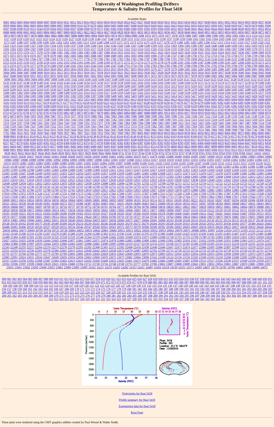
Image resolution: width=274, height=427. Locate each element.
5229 (6, 89)
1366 (194, 45)
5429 (261, 96)
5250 (147, 89)
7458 (234, 123)
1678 (46, 55)
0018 (107, 22)
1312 (214, 42)
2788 (187, 66)
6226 (133, 102)
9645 (48, 153)
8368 (67, 143)
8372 (80, 143)
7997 (134, 133)
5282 (214, 89)
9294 (161, 149)
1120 (26, 39)
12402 (55, 170)
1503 (20, 49)
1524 (140, 49)
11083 (31, 163)
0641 (194, 29)
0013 (80, 22)
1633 (214, 52)
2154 (13, 62)
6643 (201, 109)
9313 (234, 149)
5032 (187, 72)
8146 (133, 136)
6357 (181, 106)
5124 (207, 79)
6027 (201, 99)
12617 (22, 180)
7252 (268, 119)
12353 (30, 166)
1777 (80, 59)
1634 (221, 52)
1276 (153, 42)
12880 (194, 190)
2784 (160, 66)
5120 (180, 79)
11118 (251, 163)
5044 (254, 72)
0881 (47, 35)
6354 (160, 106)
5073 (160, 76)
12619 (38, 180)
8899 (221, 146)
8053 (214, 133)
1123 (45, 39)
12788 (47, 190)
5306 (47, 92)
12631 (137, 180)
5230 (13, 89)
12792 (71, 190)
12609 (227, 176)
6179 (73, 102)
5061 (87, 76)
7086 (134, 116)
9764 (222, 153)
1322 (6, 45)
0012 (73, 22)
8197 (67, 139)
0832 (140, 32)
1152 (137, 39)
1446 (214, 45)
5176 (234, 82)
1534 (167, 49)
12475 (194, 173)
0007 (47, 22)
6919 (201, 113)
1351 (160, 45)
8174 (227, 136)
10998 (98, 160)
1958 (194, 59)
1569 (248, 49)
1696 (154, 55)
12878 (178, 190)
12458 (112, 173)
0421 (160, 25)
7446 (228, 123)
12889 (260, 190)
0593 (154, 29)
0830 (127, 32)
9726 (128, 153)
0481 (261, 25)
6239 (160, 102)
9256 (80, 149)
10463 (120, 156)
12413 (129, 170)
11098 (127, 163)
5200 (120, 86)
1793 (181, 59)
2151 (261, 59)
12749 (96, 186)
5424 (241, 96)
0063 (33, 25)
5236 (53, 89)
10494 (186, 156)
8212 (160, 139)
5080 (207, 76)
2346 (107, 66)
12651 (30, 183)
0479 (254, 25)
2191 (228, 62)
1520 (113, 49)
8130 (80, 136)
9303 (194, 149)
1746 (167, 55)
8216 (187, 139)
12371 (136, 166)
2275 (20, 66)
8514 (154, 146)
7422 (194, 123)
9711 (121, 153)
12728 (260, 183)
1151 (130, 39)
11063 (242, 160)
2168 (100, 62)
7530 (6, 126)
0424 (181, 25)
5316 (100, 92)
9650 (61, 153)
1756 (234, 55)
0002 (13, 22)
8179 (254, 136)
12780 (252, 186)
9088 (6, 149)
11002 (106, 160)
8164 (180, 136)
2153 (6, 62)
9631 (14, 153)
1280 (180, 42)
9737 (135, 153)
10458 (96, 156)
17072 (22, 193)
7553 (60, 126)
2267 (234, 62)
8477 (53, 146)
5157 (107, 82)
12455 (88, 173)
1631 (201, 52)
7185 (134, 119)
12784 (14, 190)
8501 (134, 146)
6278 (194, 102)
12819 (88, 190)
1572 (268, 49)
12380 (202, 166)
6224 (120, 102)
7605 (261, 126)
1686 (93, 55)
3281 (187, 69)
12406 (71, 170)
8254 (268, 139)
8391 (154, 143)
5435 (13, 99)
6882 (113, 113)
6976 (20, 116)
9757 (182, 153)
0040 (207, 22)
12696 (121, 183)
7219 (221, 119)
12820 (96, 190)
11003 (114, 160)
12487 (14, 176)
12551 (121, 176)
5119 (173, 79)
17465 (22, 196)
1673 (20, 55)
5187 (33, 86)
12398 (30, 170)
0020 (120, 22)
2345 (100, 66)
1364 (181, 45)
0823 (93, 32)
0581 (107, 29)
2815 (20, 69)
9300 (174, 149)
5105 (94, 79)
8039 (187, 133)
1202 (59, 42)
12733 (14, 186)
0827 (107, 32)
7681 (207, 129)
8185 (20, 139)
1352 (167, 45)
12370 (128, 166)
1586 (93, 52)
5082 (221, 76)
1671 (6, 55)
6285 (241, 102)
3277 (160, 69)
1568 (241, 49)
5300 (6, 92)
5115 (154, 79)
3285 (214, 69)
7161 (67, 119)
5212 (167, 86)
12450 (47, 173)
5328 (181, 92)
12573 (153, 176)
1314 (227, 42)
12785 (22, 190)
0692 (33, 32)
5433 (268, 96)
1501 (6, 49)
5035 (207, 72)
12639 (202, 180)
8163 (174, 136)
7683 (214, 129)
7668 (181, 129)
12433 (252, 170)
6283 (227, 102)
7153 (13, 119)
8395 (181, 143)
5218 (207, 86)
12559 (145, 176)
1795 (187, 59)
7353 (93, 123)
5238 (67, 89)
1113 (248, 35)
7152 (6, 119)
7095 (167, 116)
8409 (214, 143)
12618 (30, 180)
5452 (73, 99)
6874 (87, 113)
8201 (94, 139)
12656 (71, 183)
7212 (187, 119)
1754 (221, 55)
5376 (254, 92)
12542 (80, 176)
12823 (120, 190)
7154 (20, 119)
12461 (137, 173)
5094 (34, 79)
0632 (174, 29)
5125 (213, 79)
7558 (80, 126)
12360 (46, 166)
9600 (261, 149)
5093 (27, 79)
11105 (182, 163)
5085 (241, 76)
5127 (227, 79)
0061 (20, 25)
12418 (161, 170)
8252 (254, 139)
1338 (80, 45)
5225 (248, 86)
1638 (241, 52)
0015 (93, 22)
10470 (137, 156)
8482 (73, 146)
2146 (228, 59)
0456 (214, 25)
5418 (201, 96)
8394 (174, 143)
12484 (268, 173)
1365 (187, 45)
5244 (107, 89)
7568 (113, 126)
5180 (261, 82)
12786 (30, 190)
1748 (181, 55)
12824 (129, 190)
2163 (67, 62)
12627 (104, 180)
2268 (241, 62)
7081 (100, 116)
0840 (187, 32)
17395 (235, 193)
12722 (219, 183)
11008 (130, 160)
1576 (26, 52)
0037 (201, 22)
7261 (40, 123)
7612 (33, 129)
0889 (81, 35)
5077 (187, 76)
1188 (20, 42)
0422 (167, 25)
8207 (127, 139)
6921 (214, 113)
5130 (240, 79)
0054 (241, 22)
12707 (153, 183)
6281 (214, 102)
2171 (120, 62)
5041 (248, 72)
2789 (194, 66)
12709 (170, 183)
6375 (221, 106)
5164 (154, 82)
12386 (251, 166)
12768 (178, 186)
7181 (107, 119)
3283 (201, 69)
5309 (67, 92)
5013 (67, 72)
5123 (200, 79)
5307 (53, 92)
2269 (248, 62)
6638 (167, 109)
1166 (228, 39)
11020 (178, 160)
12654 (55, 183)
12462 (145, 173)
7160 (60, 119)
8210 (147, 139)
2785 (167, 66)
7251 (261, 119)
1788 (154, 59)
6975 (13, 116)
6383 (241, 106)
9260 (94, 149)
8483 (80, 146)
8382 (120, 143)
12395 (14, 170)
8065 (221, 133)
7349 (80, 123)
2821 (60, 69)
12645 (252, 180)
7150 (261, 116)
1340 (93, 45)
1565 (221, 49)
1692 (127, 55)
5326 (167, 92)
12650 (22, 183)
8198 (73, 139)
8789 (160, 146)
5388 (47, 96)
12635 (170, 180)
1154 (150, 39)
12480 (235, 173)
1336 (67, 45)
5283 (221, 89)
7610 (20, 129)
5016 (87, 72)
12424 (202, 170)
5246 (120, 89)
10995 (73, 160)
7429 (214, 123)
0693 (40, 32)
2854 (73, 69)
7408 (174, 123)
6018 (140, 99)
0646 (228, 29)
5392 (73, 96)
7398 (147, 123)
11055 (210, 160)
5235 (46, 89)
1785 (134, 59)
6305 (26, 106)
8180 (261, 136)
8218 (201, 139)
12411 (112, 170)
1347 (134, 45)
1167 (234, 39)
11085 (47, 163)
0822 (87, 32)
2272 (268, 62)
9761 (202, 153)
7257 (20, 123)
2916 (120, 69)
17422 (252, 193)
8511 (147, 146)
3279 (174, 69)
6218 (86, 102)
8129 (73, 136)
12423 (194, 170)
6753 (6, 113)
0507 (6, 29)
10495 (194, 156)
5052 (40, 76)
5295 (254, 89)
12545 (96, 176)
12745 (71, 186)
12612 (252, 176)
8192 (40, 139)
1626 (187, 52)
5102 (74, 79)
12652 (38, 183)
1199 (39, 42)
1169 (248, 39)
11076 (15, 163)
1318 (254, 42)
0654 (268, 29)
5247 (127, 89)
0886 (61, 35)
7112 (207, 116)
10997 (90, 160)
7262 (46, 123)
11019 (170, 160)
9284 (134, 149)
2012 (201, 59)
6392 (254, 106)
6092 (221, 99)
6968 (261, 113)
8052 (207, 133)
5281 (207, 89)
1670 (268, 52)
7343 (67, 123)
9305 (208, 149)
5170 (194, 82)
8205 (114, 139)
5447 (40, 99)
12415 (137, 170)
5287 (241, 89)
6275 (174, 102)
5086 (248, 76)
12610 (235, 176)
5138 (26, 82)
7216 (214, 119)
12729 (268, 183)
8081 (248, 133)
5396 (87, 96)
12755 (137, 186)
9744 (141, 153)
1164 (215, 39)
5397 (94, 96)
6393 (261, 106)
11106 (190, 163)
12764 (161, 186)
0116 (80, 25)
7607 (6, 129)
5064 (107, 76)
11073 (266, 160)
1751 (201, 55)
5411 (154, 96)
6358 (187, 106)
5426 (254, 96)
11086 (55, 163)
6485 (60, 109)
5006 (20, 72)
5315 (93, 92)
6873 (80, 113)
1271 (120, 42)
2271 (261, 62)
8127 (66, 136)
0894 (94, 35)
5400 (114, 96)
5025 (140, 72)
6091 (214, 99)
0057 (261, 22)
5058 (73, 76)
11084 (39, 163)
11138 (13, 166)
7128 (221, 116)
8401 (194, 143)
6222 (106, 102)
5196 (94, 86)
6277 (187, 102)
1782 (113, 59)
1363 (174, 45)
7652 (134, 129)
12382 (218, 166)
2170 (113, 62)
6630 (120, 109)
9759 (195, 153)
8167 (201, 136)
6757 (33, 113)
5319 (120, 92)
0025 (134, 22)
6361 (207, 106)
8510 (141, 146)
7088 (141, 116)
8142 (107, 136)
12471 (170, 173)
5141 (46, 82)
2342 (80, 66)
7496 (254, 123)
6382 (234, 106)
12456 (96, 173)
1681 (60, 55)
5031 (181, 72)
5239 (73, 89)
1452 (248, 45)
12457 (104, 173)
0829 (120, 32)
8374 (87, 143)
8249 (248, 139)
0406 (120, 25)
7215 (207, 119)
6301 (267, 102)
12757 (145, 186)
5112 (134, 79)
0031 (167, 22)
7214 (201, 119)
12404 (63, 170)
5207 (134, 86)
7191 (174, 119)
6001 (94, 99)
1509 (40, 49)
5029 (167, 72)
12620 (47, 180)
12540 (63, 176)
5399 (107, 96)
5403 (134, 96)
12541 (71, 176)
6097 (254, 99)
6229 (153, 102)
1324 (20, 45)
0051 (221, 22)
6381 (228, 106)
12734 (22, 186)
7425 (201, 123)
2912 (93, 69)
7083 (114, 116)
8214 (174, 139)
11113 (236, 163)
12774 (211, 186)
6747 (234, 109)
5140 (40, 82)
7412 (181, 123)
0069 (73, 25)
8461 (6, 146)
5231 (20, 89)
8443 (234, 143)
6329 (87, 106)
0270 (87, 25)
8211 (154, 139)
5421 (221, 96)
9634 (28, 153)
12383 (227, 166)
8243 (234, 139)
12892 (268, 190)
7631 (87, 129)
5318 (113, 92)
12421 (186, 170)
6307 (40, 106)
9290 (141, 149)
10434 (6, 156)
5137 (20, 82)
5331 (201, 92)
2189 (214, 62)
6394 (268, 106)
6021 (160, 99)
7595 (201, 126)
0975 (121, 35)
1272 (126, 42)
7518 (268, 123)
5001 (254, 69)
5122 (193, 79)
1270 (113, 42)
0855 (234, 32)
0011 (67, 22)
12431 (243, 170)
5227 (261, 86)
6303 (13, 106)
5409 (141, 96)
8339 (60, 143)
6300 (261, 102)
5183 (13, 86)
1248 (100, 42)
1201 (53, 42)
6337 (113, 106)
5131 (247, 79)
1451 (241, 45)
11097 (119, 163)
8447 (248, 143)
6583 (100, 109)
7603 (248, 126)
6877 (93, 113)
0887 (67, 35)
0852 (214, 32)
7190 (167, 119)
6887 (140, 113)
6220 (100, 102)
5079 (201, 76)
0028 (147, 22)
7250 (254, 119)
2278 (40, 66)
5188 (40, 86)
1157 (169, 39)
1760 (261, 55)
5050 (26, 76)
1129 (84, 39)
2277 (33, 66)
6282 (220, 102)
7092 (161, 116)
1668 (254, 52)
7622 (80, 129)
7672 (194, 129)
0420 (154, 25)
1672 (13, 55)
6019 (147, 99)
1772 (67, 59)
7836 (33, 133)
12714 (194, 183)
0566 (67, 29)
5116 (160, 79)
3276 (154, 69)
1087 (195, 35)
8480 (60, 146)
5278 (187, 89)
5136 (13, 82)
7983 (127, 133)
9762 (209, 153)
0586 (127, 29)
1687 (100, 55)
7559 (87, 126)
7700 (241, 129)
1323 (13, 45)
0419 (147, 25)
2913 (100, 69)
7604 (254, 126)
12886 (243, 190)
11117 (243, 163)
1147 (104, 39)
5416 (187, 96)
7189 (161, 119)
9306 (214, 149)
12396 (22, 170)
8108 (20, 136)
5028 (160, 72)
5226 (254, 86)
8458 (268, 143)
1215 (86, 42)
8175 (234, 136)
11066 (258, 160)
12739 (38, 186)
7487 (248, 123)
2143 (207, 59)
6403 (33, 109)
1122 (39, 39)
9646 (54, 153)
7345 (73, 123)
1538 (194, 49)
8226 (214, 139)
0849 (201, 32)
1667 (248, 52)
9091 (13, 149)
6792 (40, 113)
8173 (221, 136)
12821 (104, 190)
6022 (167, 99)
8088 (7, 136)
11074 (7, 163)
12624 (79, 180)
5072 (154, 76)
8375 (93, 143)
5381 (13, 96)
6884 (127, 113)
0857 (248, 32)
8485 (87, 146)
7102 (187, 116)
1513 (67, 49)
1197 (26, 42)
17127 (47, 193)
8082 (254, 133)
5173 (214, 82)
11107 (197, 163)
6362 (214, 106)
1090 (215, 35)
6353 (154, 106)
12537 (55, 176)
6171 (59, 102)
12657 (80, 183)
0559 (46, 29)
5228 (268, 86)
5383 (20, 96)
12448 (30, 173)
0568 (80, 29)
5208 (141, 86)
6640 (181, 109)
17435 (6, 196)
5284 (228, 89)
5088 (261, 76)
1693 (134, 55)
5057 (67, 76)
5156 (100, 82)
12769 (186, 186)
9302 (187, 149)
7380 (113, 123)
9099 (47, 149)
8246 (241, 139)
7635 (93, 129)
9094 (26, 149)
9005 (234, 146)
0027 (140, 22)
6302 (6, 106)
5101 (67, 79)
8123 (46, 136)
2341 (73, 66)
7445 (221, 123)
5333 (214, 92)
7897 (80, 133)
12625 (88, 180)
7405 (167, 123)
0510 (26, 29)
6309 (53, 106)
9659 (88, 153)
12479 (227, 173)
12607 (211, 176)
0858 (254, 32)
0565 (60, 29)
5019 (107, 72)
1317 (247, 42)
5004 (6, 72)
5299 (268, 89)
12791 (63, 190)
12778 (235, 186)
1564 (214, 49)
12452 (63, 173)
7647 (113, 129)
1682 (67, 55)
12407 (80, 170)
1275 (146, 42)
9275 (127, 149)
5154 (87, 82)
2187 (201, 62)
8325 (53, 143)
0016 (100, 22)
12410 (104, 170)
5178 (248, 82)
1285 (200, 42)
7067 (53, 116)
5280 (201, 89)
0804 (46, 32)
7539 (13, 126)
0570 (93, 29)
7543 (20, 126)
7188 (154, 119)
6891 (160, 113)
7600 (234, 126)
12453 (71, 173)
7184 (127, 119)
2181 (181, 62)
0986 (134, 35)
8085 (261, 133)
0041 (214, 22)
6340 (134, 106)
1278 (167, 42)
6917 (187, 113)
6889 (154, 113)
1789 (160, 59)
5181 (268, 82)
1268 (106, 42)
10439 (38, 156)
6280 (207, 102)
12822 (112, 190)
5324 (154, 92)
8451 (261, 143)
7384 (127, 123)
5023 (127, 72)
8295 (40, 143)
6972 (6, 116)
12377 (177, 166)
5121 (187, 79)
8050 (201, 133)
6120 (53, 102)
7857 (67, 133)
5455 (87, 99)
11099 (135, 163)
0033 (181, 22)
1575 (20, 52)
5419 (207, 96)
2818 (40, 69)
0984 (128, 35)
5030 (174, 72)
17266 (120, 193)
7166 (87, 119)
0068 (67, 25)
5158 (113, 82)
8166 (194, 136)
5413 (167, 96)
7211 (181, 119)
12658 (88, 183)
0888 (74, 35)
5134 (267, 79)
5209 (147, 86)
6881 (107, 113)
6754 (13, 113)
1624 (174, 52)
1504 (26, 49)
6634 (147, 109)
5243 (100, 89)
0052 (228, 22)
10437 (30, 156)
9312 (228, 149)
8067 (234, 133)
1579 (46, 52)
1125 (58, 39)
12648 (6, 183)
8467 (20, 146)
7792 (6, 133)
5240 (80, 89)
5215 (187, 86)
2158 (40, 62)
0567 (73, 29)
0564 (53, 29)
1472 (261, 45)
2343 (87, 66)
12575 (162, 176)
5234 (40, 89)
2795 (228, 66)
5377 (261, 92)
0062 (26, 25)
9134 (67, 149)
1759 (254, 55)
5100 (61, 79)
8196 (60, 139)
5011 (53, 72)
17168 (71, 193)
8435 (228, 143)
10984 (260, 156)
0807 (60, 32)
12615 (6, 180)
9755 (175, 153)
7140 (241, 116)
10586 (227, 156)
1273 (133, 42)
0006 (40, 22)
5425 (248, 96)
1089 (208, 35)
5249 (140, 89)
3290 (248, 69)
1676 (33, 55)
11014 (146, 160)
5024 (134, 72)
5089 (268, 76)
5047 (6, 76)
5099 (54, 79)
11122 (267, 163)
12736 (30, 186)
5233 (33, 89)
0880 (40, 35)
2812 (268, 66)
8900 (228, 146)
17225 (104, 193)
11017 (154, 160)
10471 (145, 156)
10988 (24, 160)
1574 (13, 52)
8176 (241, 136)
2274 (13, 66)
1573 (6, 52)
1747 (174, 55)
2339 (60, 66)
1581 (60, 52)
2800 (261, 66)
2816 (26, 69)
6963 (248, 113)
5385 (33, 96)
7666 (174, 129)
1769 (53, 59)
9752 (162, 153)
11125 (6, 166)
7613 (40, 129)
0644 (214, 29)
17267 (129, 193)
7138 (227, 116)
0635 (181, 29)
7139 (234, 116)
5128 (234, 79)
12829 (170, 190)
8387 (140, 143)
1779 (93, 59)
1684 (80, 55)
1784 (127, 59)
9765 (229, 153)
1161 (195, 39)
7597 (214, 126)
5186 (26, 86)
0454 (201, 25)
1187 (13, 42)
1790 (167, 59)
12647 (268, 180)
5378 (268, 92)
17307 (145, 193)
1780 (100, 59)
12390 (268, 166)
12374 (161, 166)
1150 (124, 39)
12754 (129, 186)
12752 (120, 186)
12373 (153, 166)
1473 (268, 45)
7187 (147, 119)
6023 (174, 99)
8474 (40, 146)
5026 (147, 72)
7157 (40, 119)
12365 (87, 166)
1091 (222, 35)
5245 (113, 89)
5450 (60, 99)
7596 (207, 126)
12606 (203, 176)
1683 (73, 55)
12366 (95, 166)
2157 (33, 62)
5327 (174, 92)
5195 (87, 86)
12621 (55, 180)
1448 (221, 45)
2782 (147, 66)
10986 (8, 160)
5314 (87, 92)
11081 (23, 163)
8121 (39, 136)
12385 (243, 166)
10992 (57, 160)
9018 (254, 146)
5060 (80, 76)
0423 (174, 25)
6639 (174, 109)
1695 (147, 55)
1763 (13, 59)
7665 (167, 129)
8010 (160, 133)
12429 (227, 170)
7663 (160, 129)
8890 (194, 146)
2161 (53, 62)
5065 (113, 76)
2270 (254, 62)
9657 (81, 153)
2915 (113, 69)
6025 (187, 99)
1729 (160, 55)
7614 (46, 129)
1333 (46, 45)
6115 (33, 102)
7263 (53, 123)
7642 (107, 129)
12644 (243, 180)
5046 (268, 72)
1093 (235, 35)
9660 (95, 153)
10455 (79, 156)
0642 (201, 29)
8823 (187, 146)
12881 (202, 190)
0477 (241, 25)
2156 (26, 62)
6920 (207, 113)
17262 (112, 193)
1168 (241, 39)
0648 (234, 29)
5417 (194, 96)
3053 (134, 69)
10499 (211, 156)
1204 (73, 42)
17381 (219, 193)
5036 (214, 72)
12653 (47, 183)
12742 (55, 186)
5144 (67, 82)
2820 (53, 69)
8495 (107, 146)
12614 (268, 176)
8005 (140, 133)
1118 (13, 39)
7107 (201, 116)
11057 (218, 160)
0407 (127, 25)
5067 (127, 76)
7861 (73, 133)
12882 (211, 190)
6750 (254, 109)
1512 (60, 49)
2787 (181, 66)
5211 (160, 86)
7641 (100, 129)
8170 (207, 136)
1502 (13, 49)
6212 (80, 102)
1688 (107, 55)
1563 (207, 49)
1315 (234, 42)
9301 (181, 149)
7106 (194, 116)
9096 (40, 149)
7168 (100, 119)
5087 (254, 76)
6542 (94, 109)
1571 (261, 49)
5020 (113, 72)
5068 (134, 76)
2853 (67, 69)
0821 (80, 32)
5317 (107, 92)
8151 (147, 136)
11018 (162, 160)
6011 (127, 99)
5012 (60, 72)
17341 (194, 193)
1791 (174, 59)
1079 (181, 35)
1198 (33, 42)
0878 (34, 35)
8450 (254, 143)
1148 (111, 39)
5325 (160, 92)
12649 (14, 183)
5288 (248, 89)
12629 (120, 180)
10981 (235, 156)
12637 (186, 180)
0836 (167, 32)
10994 (65, 160)
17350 (202, 193)
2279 (46, 66)
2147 (234, 59)
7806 (13, 133)
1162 (202, 39)
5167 (174, 82)
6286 (247, 102)
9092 (20, 149)
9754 (168, 153)
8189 (33, 139)
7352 (87, 123)
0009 (53, 22)
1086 (188, 35)
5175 (228, 82)
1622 (160, 52)
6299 (254, 102)
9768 (242, 153)
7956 (107, 133)
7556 (67, 126)
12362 (63, 166)
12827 (153, 190)
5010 (47, 72)
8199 (80, 139)
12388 (259, 166)
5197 (100, 86)
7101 (181, 116)
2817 (33, 69)
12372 (145, 166)
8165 (187, 136)
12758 (153, 186)
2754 (134, 66)
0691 (26, 32)
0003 (20, 22)
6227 (140, 102)
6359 (194, 106)
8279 (20, 143)
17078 (30, 193)
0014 (87, 22)
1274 (140, 42)
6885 (134, 113)
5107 (108, 79)
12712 (186, 183)
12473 (186, 173)
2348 (120, 66)
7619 (67, 129)
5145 (73, 82)
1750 (194, 55)
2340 (67, 66)
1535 (174, 49)
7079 (87, 116)
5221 (221, 86)
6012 (134, 99)
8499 (127, 146)
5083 (228, 76)
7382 (120, 123)
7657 (140, 129)
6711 (214, 109)
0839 (181, 32)
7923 (87, 133)
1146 (97, 39)
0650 (248, 29)
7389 (134, 123)
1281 (187, 42)
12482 (252, 173)
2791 (207, 66)
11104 (174, 163)
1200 (46, 42)
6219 (93, 102)
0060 (13, 25)
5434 (6, 99)
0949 (101, 35)
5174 (221, 82)
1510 (47, 49)
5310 (73, 92)
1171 (261, 39)
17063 (14, 193)
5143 (60, 82)
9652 (68, 153)
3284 (207, 69)
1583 (73, 52)
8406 (201, 143)
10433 (266, 153)
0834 (154, 32)
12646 (260, 180)
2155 (20, 62)
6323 (73, 106)
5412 (160, 96)
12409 (96, 170)
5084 (234, 76)
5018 (100, 72)
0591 (140, 29)
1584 (80, 52)
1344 (113, 45)
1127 (71, 39)
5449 (53, 99)
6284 (234, 102)
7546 (26, 126)
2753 (127, 66)
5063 (100, 76)
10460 (104, 156)
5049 (20, 76)
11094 (103, 163)
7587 (174, 126)
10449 (71, 156)
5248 (134, 89)
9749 (148, 153)
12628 (112, 180)
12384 (235, 166)
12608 (219, 176)
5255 (174, 89)
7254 (13, 123)
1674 (26, 55)
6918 (194, 113)
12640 (211, 180)
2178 (160, 62)
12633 (153, 180)
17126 (38, 193)
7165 (80, 119)
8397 (187, 143)
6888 (147, 113)
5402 (127, 96)
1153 (143, 39)
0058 (268, 22)
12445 (6, 173)
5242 (93, 89)
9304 (201, 149)
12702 (145, 183)
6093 (228, 99)
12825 (137, 190)
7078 (80, 116)
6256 (167, 102)
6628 (107, 109)
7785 (268, 129)
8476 (47, 146)
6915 (174, 113)
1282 (193, 42)
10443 (55, 156)
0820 (73, 32)
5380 (6, 96)
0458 (228, 25)
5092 (20, 79)
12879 (186, 190)
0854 (228, 32)
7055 (33, 116)
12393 (6, 170)
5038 (228, 72)
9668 (115, 153)
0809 (67, 32)
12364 (79, 166)
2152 (268, 59)
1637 (234, 52)
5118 (167, 79)
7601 (241, 126)
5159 (120, 82)
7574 (134, 126)
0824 (100, 32)
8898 (214, 146)
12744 (63, 186)
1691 (120, 55)
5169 (187, 82)
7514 (261, 123)
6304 (20, 106)
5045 (261, 72)
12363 (71, 166)
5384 (26, 96)
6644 (208, 109)
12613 (260, 176)
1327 (33, 45)
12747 (79, 186)
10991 (49, 160)
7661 (154, 129)
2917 (127, 69)
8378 (100, 143)
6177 (66, 102)
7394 (140, 123)
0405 (113, 25)
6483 (47, 109)
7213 (194, 119)
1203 (66, 42)
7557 (73, 126)
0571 (100, 29)
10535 (219, 156)
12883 (219, 190)
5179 (254, 82)
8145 (127, 136)
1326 (26, 45)
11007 (122, 160)
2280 (53, 66)
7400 (154, 123)
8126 (60, 136)
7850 (60, 133)
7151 (268, 116)
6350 (140, 106)
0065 (47, 25)
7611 (26, 129)
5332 (207, 92)
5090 (7, 79)
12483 (260, 173)
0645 (221, 29)
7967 (113, 133)
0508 (13, 29)
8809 (174, 146)
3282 (194, 69)
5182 (6, 86)
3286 (221, 69)
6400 (20, 109)
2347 (113, 66)
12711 (178, 183)
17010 (6, 193)
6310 (60, 106)
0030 (160, 22)
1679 (53, 55)
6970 (268, 113)
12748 (88, 186)
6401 (26, 109)
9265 (107, 149)
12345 (22, 166)
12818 (79, 190)
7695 (221, 129)
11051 (186, 160)
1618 (140, 52)
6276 (180, 102)
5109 (121, 79)
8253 (261, 139)
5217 (201, 86)
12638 (194, 180)
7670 (187, 129)
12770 (194, 186)
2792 (214, 66)
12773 (202, 186)
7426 (207, 123)
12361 (54, 166)
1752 (207, 55)
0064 (40, 25)
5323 (147, 92)
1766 (33, 59)
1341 (100, 45)
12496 (38, 176)
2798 (248, 66)
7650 (127, 129)
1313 (220, 42)
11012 (138, 160)
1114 (254, 35)
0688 (6, 32)
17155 (63, 193)
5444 (20, 99)
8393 (167, 143)
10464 (129, 156)
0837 (174, 32)
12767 (170, 186)
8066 (228, 133)
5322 (140, 92)
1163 (208, 39)
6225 (127, 102)
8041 (194, 133)
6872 (73, 113)
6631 (127, 109)
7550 (46, 126)
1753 (214, 55)
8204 (107, 139)
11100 (143, 163)
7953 (100, 133)
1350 (154, 45)
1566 (228, 49)
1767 (40, 59)
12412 (120, 170)
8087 (268, 133)
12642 (227, 180)
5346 (248, 92)
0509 (20, 29)
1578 (40, 52)
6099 (268, 99)
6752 (268, 109)
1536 (181, 49)
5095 (41, 79)
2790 (201, 66)
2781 (140, 66)
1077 (168, 35)
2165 (80, 62)
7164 (73, 119)
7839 (40, 133)
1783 (120, 59)
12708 (162, 183)
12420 (178, 170)
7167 (94, 119)
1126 (65, 39)
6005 (107, 99)
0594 (160, 29)
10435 (14, 156)
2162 (60, 62)
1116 (267, 35)
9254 (73, 149)
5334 (221, 92)
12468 (161, 173)
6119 (46, 102)
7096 (174, 116)
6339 (127, 106)
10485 (161, 156)
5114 (147, 79)
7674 (201, 129)
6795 (60, 113)
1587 (100, 52)
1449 (228, 45)
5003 (268, 69)
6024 (181, 99)
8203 (100, 139)
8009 (154, 133)
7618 (60, 129)
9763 (215, 153)
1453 (254, 45)
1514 (73, 49)
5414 (174, 96)
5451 (67, 99)
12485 (6, 176)
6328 (80, 106)
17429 (268, 193)
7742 (254, 129)
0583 (120, 29)
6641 (187, 109)
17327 (170, 193)
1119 (19, 39)
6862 (67, 113)
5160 (127, 82)
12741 (47, 186)
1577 (33, 52)
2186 (194, 62)
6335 (100, 106)
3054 (140, 69)
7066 (47, 116)
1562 (201, 49)
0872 (261, 32)
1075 (155, 35)
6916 (181, 113)
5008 (33, 72)
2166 (87, 62)
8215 (181, 139)
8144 (120, 136)
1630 (194, 52)
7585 (160, 126)
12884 (227, 190)
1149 (117, 39)
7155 (26, 119)
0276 (93, 25)
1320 (261, 42)
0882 (54, 35)
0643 (207, 29)
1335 (60, 45)
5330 (194, 92)
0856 (241, 32)
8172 (214, 136)
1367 (201, 45)
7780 (261, 129)
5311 (80, 92)
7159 (53, 119)
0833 (147, 32)
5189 (47, 86)
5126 (220, 79)
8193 (47, 139)
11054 (202, 160)
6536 (80, 109)
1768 (46, 59)
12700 (129, 183)
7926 (93, 133)
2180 (174, 62)
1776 (73, 59)
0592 (147, 29)
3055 (147, 69)
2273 (6, 66)
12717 (211, 183)
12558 (137, 176)
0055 (248, 22)
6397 (13, 109)
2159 (46, 62)
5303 (26, 92)
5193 (73, 86)
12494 (30, 176)
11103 (166, 163)
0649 (241, 29)
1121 (32, 39)
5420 (214, 96)
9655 (75, 153)
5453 (80, 99)
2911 (87, 69)
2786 (174, 66)
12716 (202, 183)
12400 (38, 170)
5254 (167, 89)
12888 (252, 190)
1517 (93, 49)
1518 (100, 49)
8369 (73, 143)
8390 (147, 143)
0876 (20, 35)
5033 (194, 72)
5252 (160, 89)
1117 (7, 39)
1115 (261, 35)
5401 (120, 96)
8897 (207, 146)
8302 (46, 143)
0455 (207, 25)
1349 (147, 45)
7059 (40, 116)
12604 (186, 176)
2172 (127, 62)
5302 (20, 92)
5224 (241, 86)
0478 (248, 25)
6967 (254, 113)
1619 (147, 52)
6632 (134, 109)
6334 (93, 106)
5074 (167, 76)
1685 (87, 55)
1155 (156, 39)
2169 (107, 62)
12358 (38, 166)
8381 (113, 143)
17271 (137, 193)
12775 (219, 186)
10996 (81, 160)
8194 (53, 139)
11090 (71, 163)
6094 (234, 99)
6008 (114, 99)
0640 (187, 29)
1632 (207, 52)
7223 (248, 119)
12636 (178, 180)
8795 (167, 146)
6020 (154, 99)
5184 (20, 86)
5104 (88, 79)
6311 (67, 106)
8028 (181, 133)
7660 (147, 129)
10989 (32, 160)
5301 (13, 92)
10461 (112, 156)
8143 (113, 136)
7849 (53, 133)
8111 (26, 136)
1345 (120, 45)
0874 (7, 35)
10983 (252, 156)
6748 (241, 109)
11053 (194, 160)
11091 (79, 163)
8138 (93, 136)
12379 (194, 166)
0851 (207, 32)
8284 (33, 143)
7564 (100, 126)
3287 (228, 69)
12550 (112, 176)
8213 (167, 139)
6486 (67, 109)
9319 (254, 149)
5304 (33, 92)
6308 (47, 106)
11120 (259, 163)
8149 (140, 136)
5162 (140, 82)
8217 (194, 139)
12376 (169, 166)
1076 (161, 35)
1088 (201, 35)
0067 (60, 25)
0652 (261, 29)
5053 (46, 76)
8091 (13, 136)
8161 (160, 136)
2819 (47, 69)
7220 (228, 119)
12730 (6, 186)
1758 (248, 55)
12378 (186, 166)
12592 (170, 176)
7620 (73, 129)
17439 (14, 196)
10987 (16, 160)
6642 (194, 109)
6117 (39, 102)
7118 (214, 116)
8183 (6, 139)
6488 (73, 109)
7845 (46, 133)
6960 (241, 113)
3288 (234, 69)
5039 (234, 72)
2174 (140, 62)
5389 (53, 96)
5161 (134, 82)
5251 (154, 89)
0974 (114, 35)
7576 (140, 126)
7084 (120, 116)
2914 (107, 69)
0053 (234, 22)
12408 (88, 170)
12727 (252, 183)
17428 (260, 193)
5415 (181, 96)
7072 (60, 116)
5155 (93, 82)
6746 (228, 109)
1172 (267, 39)
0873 (268, 32)
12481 (243, 173)
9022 (261, 146)
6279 (200, 102)
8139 (100, 136)
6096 (248, 99)
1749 (187, 55)
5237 (60, 89)
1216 (93, 42)
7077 (73, 116)
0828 (113, 32)
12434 (260, 170)
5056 (60, 76)
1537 (187, 49)
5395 (80, 96)
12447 (22, 173)
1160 (189, 39)
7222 (241, 119)
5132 (254, 79)
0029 (154, 22)
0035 (194, 22)
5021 (120, 72)
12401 (47, 170)
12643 (235, 180)
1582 (67, 52)
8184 (13, 139)
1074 (148, 35)
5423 (234, 96)
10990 (40, 160)
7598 (221, 126)
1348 (140, 45)
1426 (207, 45)
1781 (107, 59)
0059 (6, 25)
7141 (248, 116)
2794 (221, 66)
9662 (101, 153)
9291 (147, 149)
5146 (80, 82)
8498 (120, 146)
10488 (170, 156)
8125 (53, 136)
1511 (53, 49)
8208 (134, 139)
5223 (234, 86)
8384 (134, 143)
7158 (47, 119)
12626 (96, 180)
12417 (153, 170)
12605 (194, 176)
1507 (33, 49)
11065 (250, 160)
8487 (100, 146)
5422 (228, 96)
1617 (134, 52)
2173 (134, 62)
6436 (40, 109)
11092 (87, 163)
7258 (26, 123)
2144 (214, 59)
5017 (93, 72)
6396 (6, 109)
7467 (241, 123)
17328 (178, 193)
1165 (221, 39)
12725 (243, 183)
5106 (101, 79)
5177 (241, 82)
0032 (174, 22)
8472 (33, 146)
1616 (127, 52)
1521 (120, 49)
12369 (120, 166)
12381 (210, 166)
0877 (27, 35)
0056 (254, 22)
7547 (33, 126)
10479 (153, 156)
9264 (100, 149)
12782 (268, 186)
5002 (261, 69)
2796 (234, 66)
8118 (33, 136)
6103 (20, 102)
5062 (93, 76)
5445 (26, 99)
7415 (187, 123)
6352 (147, 106)
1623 (167, 52)
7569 (120, 126)
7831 (26, 133)
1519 (107, 49)
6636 (154, 109)
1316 (240, 42)
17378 (211, 193)
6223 (113, 102)
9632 (21, 153)
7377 (100, 123)
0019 (113, 22)
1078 (175, 35)
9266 (114, 149)
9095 (33, 149)
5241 (87, 89)
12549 (104, 176)
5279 (194, 89)
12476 (202, 173)
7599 (228, 126)
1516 (87, 49)
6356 (174, 106)
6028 (207, 99)
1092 (228, 35)
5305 (40, 92)
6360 (201, 106)
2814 (13, 69)
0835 (160, 32)
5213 (174, 86)
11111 (221, 163)
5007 (26, 72)
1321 (267, 42)
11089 (63, 163)
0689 (13, 32)
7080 (94, 116)
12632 (145, 180)
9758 (188, 153)
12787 (38, 190)
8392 (160, 143)
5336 (228, 92)
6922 (221, 113)
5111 (127, 79)
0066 (53, 25)
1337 (73, 45)
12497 (47, 176)
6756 (26, 113)
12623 (71, 180)
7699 (234, 129)
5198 (107, 86)
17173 (79, 193)
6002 (100, 99)
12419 (170, 170)
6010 (120, 99)
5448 (47, 99)
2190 (221, 62)
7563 (93, 126)
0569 (87, 29)
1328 (40, 45)
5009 (40, 72)
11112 (228, 163)
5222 (228, 86)
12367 (104, 166)
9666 (108, 153)
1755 (228, 55)
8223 (207, 139)
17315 (161, 193)
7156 (33, 119)
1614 (113, 52)
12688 (104, 183)
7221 (234, 119)
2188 (207, 62)
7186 (141, 119)
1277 (160, 42)
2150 (254, 59)
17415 (243, 193)
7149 (254, 116)
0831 (134, 32)
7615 (53, 129)
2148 (241, 59)
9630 (7, 153)
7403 (160, 123)
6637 (161, 109)
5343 (234, 92)
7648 (120, 129)
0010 (60, 22)
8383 (127, 143)
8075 (241, 133)
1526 (154, 49)
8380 (107, 143)
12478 (219, 173)
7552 (53, 126)
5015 (80, 72)
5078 (194, 76)
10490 (178, 156)
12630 (129, 180)
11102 (158, 163)
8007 (147, 133)
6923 (228, 113)
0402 (100, 25)
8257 (6, 143)
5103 (81, 79)
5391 (67, 96)
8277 (13, 143)
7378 (107, 123)
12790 (55, 190)
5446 (33, 99)
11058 (226, 160)
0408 (134, 25)
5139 (33, 82)
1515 (80, 49)
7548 (40, 126)
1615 (120, 52)
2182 (187, 62)
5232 (26, 89)
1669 (261, 52)
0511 (33, 29)
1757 (241, 55)
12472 (178, 173)
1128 (78, 39)
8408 (207, 143)
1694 (140, 55)
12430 (235, 170)
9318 (248, 149)
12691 (112, 183)
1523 (134, 49)
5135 (6, 82)
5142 (53, 82)
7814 (20, 133)
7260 (33, 123)
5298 (261, 89)
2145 (221, 59)
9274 (120, 149)
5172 (207, 82)
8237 (228, 139)
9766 (235, 153)
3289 (241, 69)
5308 (60, 92)
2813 (6, 69)
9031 (268, 146)
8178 (248, 136)
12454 (79, 173)
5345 (241, 92)
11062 (234, 160)
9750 (155, 153)
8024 (174, 133)
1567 (234, 49)
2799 (254, 66)
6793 (46, 113)
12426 (211, 170)
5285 (234, 89)
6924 (234, 113)
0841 (194, 32)
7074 (67, 116)
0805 (53, 32)
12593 (178, 176)
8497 (114, 146)
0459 (234, 25)
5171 (201, 82)
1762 (6, 59)
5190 (53, 86)
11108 (205, 163)
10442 (47, 156)
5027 (154, 72)
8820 (181, 146)
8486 (94, 146)
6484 (53, 109)
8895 (201, 146)
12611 (243, 176)
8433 (221, 143)
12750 (104, 186)
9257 (87, 149)
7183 (120, 119)
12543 (88, 176)
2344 (93, 66)
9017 (248, 146)
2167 (93, 62)
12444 (268, 170)
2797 (241, 66)
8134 (86, 136)
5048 (13, 76)
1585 (87, 52)
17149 (55, 193)
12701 (137, 183)
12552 (129, 176)
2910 (80, 69)
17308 (153, 193)
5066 (120, 76)
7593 (187, 126)
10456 (88, 156)
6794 (53, 113)
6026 (194, 99)
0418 (140, 25)
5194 (80, 86)
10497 (202, 156)
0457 (221, 25)
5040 (241, 72)
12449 (38, 173)
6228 (147, 102)
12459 (120, 173)
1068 (141, 35)
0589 (134, 29)
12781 (260, 186)
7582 (154, 126)
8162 (167, 136)
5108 (114, 79)
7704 (248, 129)
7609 (13, 129)
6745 (221, 109)
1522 (127, 49)
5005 (13, 72)
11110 (213, 163)
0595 (167, 29)
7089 (147, 116)
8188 (26, 139)
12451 (55, 173)
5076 (181, 76)
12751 (112, 186)
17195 (96, 193)
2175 (147, 62)
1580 (53, 52)
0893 (87, 35)
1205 (79, 42)
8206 (120, 139)
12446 (14, 173)
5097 (47, 79)
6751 (261, 109)
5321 (134, 92)
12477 (211, 173)
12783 (6, 190)
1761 (268, 55)
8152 (154, 136)
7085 (127, 116)
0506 (268, 25)
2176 (154, 62)
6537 (87, 109)
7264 (60, 123)
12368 (112, 166)
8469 (26, 146)
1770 (60, 59)
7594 (194, 126)
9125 (60, 149)
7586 (167, 126)
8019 (167, 133)
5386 (40, 96)
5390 (60, 96)
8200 (87, 139)
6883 (120, 113)
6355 (167, 106)
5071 (147, 76)
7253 (6, 123)
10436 (22, 156)
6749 (248, 109)
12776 (227, 186)
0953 (108, 35)
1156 (163, 39)
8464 (13, 146)
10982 (243, 156)
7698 (228, 129)
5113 (141, 79)
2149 (248, 59)
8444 (241, 143)
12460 (129, 173)
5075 (174, 76)
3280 (181, 69)
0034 (187, 22)
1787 (147, 59)
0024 (127, 22)
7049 (26, 116)
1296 (207, 42)
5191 (60, 86)
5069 (140, 76)
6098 (261, 99)
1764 (20, 59)
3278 (167, 69)
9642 (41, 153)
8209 (141, 139)
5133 (260, 79)
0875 (14, 35)
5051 (33, 76)
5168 (181, 82)
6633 (141, 109)
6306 (33, 106)
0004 (26, 22)
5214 (181, 86)
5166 (167, 82)
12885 (235, 190)
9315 (241, 149)
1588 (107, 52)
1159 (182, 39)
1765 (26, 59)
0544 (40, 29)
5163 (147, 82)
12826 (145, 190)
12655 (63, 183)
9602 (268, 149)
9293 (154, 149)
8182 (268, 136)
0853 (221, 32)
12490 (22, 176)
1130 (91, 39)
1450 (234, 45)
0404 (107, 25)
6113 (26, 102)
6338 (120, 106)
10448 (63, 156)
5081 (214, 76)
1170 (254, 39)
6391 (248, 106)
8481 (67, 146)
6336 (107, 106)
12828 (161, 190)
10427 (249, 153)
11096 (111, 163)
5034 (201, 72)
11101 (151, 163)
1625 (181, 52)
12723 (227, 183)
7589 (181, 126)
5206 (127, 86)
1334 (53, 45)
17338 (186, 193)
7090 (154, 116)
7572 (127, 126)
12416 (145, 170)
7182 (114, 119)
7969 (120, 133)
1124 (52, 39)
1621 (154, 52)
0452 (187, 25)
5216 (194, 86)
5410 (147, 96)
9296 (167, 149)
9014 (241, 146)
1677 (40, 55)
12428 (219, 170)
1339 (87, 45)
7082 (107, 116)
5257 (181, 89)
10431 (258, 153)
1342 (107, 45)
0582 (113, 29)
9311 (221, 149)
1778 (87, 59)
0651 (254, 29)
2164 (73, 62)
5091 (14, 79)
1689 (113, 55)
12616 (14, 180)
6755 (20, 113)
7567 (107, 126)
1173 (7, 42)
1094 (242, 35)
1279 (173, 42)
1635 (228, 52)
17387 (227, 193)
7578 (147, 126)
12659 (96, 183)
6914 (167, 113)
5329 (187, 92)
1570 (254, 49)
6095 (241, 99)
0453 (194, 25)
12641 (219, 180)
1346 (127, 45)
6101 (7, 102)
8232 (221, 139)
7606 (268, 126)
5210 (154, 86)
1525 (147, 49)
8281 (26, 143)
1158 (176, 39)
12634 (161, 180)
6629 (114, 109)
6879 (100, 113)
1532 (160, 49)
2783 (154, 66)
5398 (100, 96)
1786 (140, 59)
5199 (114, 86)
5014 (73, 72)
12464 (153, 173)
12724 (235, 183)
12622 (63, 180)
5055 (53, 76)
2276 (26, 66)
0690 (20, 32)
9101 (53, 149)
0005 (33, 22)
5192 (67, 86)
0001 (6, 22)
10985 (268, 156)
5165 (160, 82)
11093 (95, 163)
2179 (167, 62)
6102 (13, 102)
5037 (221, 72)
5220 (214, 86)
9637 (34, 153)
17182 (88, 193)
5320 (127, 92)
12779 (243, 186)
